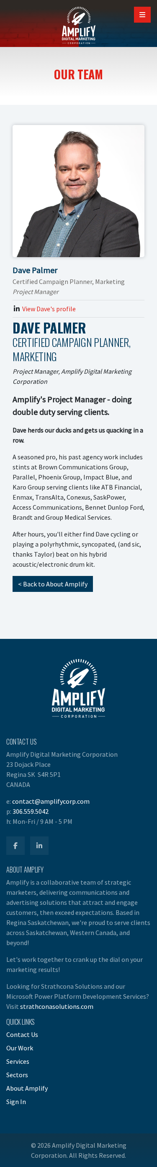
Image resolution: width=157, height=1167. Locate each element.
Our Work (19, 1048)
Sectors (17, 1075)
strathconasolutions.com (56, 1006)
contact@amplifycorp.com (51, 801)
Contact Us (22, 1034)
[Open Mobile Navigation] (142, 15)
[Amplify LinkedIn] (39, 845)
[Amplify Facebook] (15, 845)
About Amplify (27, 1088)
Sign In (16, 1101)
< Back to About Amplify (53, 584)
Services (17, 1061)
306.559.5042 (31, 811)
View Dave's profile (49, 309)
